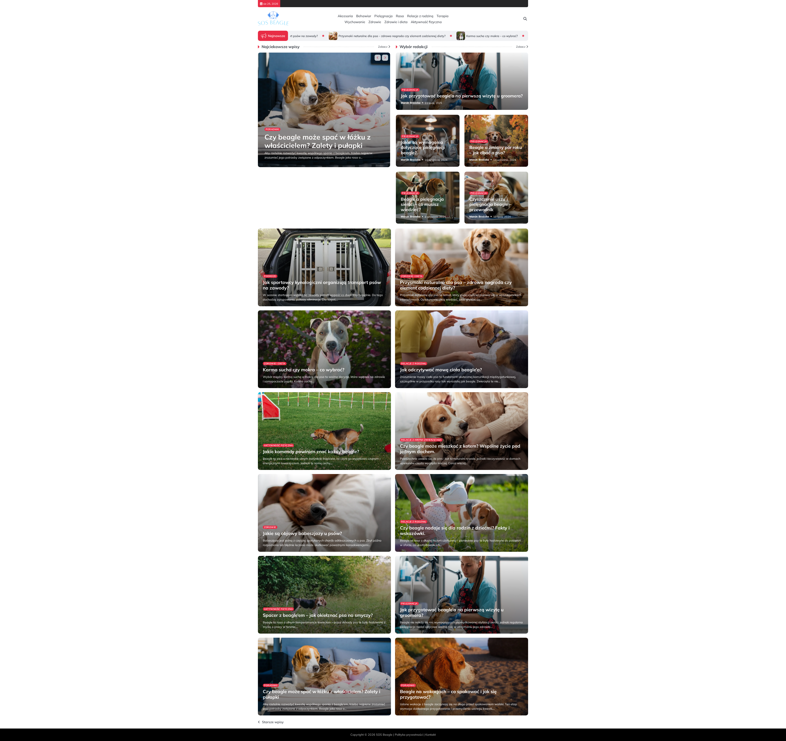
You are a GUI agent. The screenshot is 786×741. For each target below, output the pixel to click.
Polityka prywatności (409, 734)
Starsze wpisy (273, 722)
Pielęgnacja (383, 16)
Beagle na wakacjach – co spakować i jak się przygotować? (448, 694)
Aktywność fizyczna (426, 22)
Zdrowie (374, 22)
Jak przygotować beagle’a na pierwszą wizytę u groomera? (462, 95)
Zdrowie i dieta (396, 22)
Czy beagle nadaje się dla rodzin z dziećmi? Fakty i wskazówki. (455, 530)
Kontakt (430, 734)
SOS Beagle (384, 734)
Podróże (270, 276)
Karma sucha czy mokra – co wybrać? (435, 36)
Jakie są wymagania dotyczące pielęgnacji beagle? (423, 147)
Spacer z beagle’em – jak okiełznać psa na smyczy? (318, 615)
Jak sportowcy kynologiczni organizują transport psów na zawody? (322, 285)
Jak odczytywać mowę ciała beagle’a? (508, 36)
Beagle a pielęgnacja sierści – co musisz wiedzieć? (422, 204)
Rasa (400, 16)
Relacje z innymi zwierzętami (421, 439)
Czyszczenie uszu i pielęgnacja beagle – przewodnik (490, 204)
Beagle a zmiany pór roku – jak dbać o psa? (495, 150)
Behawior (363, 16)
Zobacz (382, 46)
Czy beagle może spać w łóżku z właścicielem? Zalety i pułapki (317, 141)
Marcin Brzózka (274, 163)
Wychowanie (354, 22)
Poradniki (272, 129)
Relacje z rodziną (420, 16)
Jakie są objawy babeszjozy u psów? (302, 533)
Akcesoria (345, 16)
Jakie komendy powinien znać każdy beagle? (311, 451)
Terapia (442, 16)
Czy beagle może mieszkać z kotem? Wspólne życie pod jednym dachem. (460, 448)
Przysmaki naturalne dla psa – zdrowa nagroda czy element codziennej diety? (335, 36)
